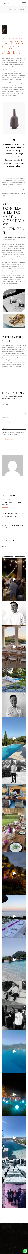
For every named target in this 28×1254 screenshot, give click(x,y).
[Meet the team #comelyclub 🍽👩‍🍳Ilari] (14, 704)
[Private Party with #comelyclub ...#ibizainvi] (14, 680)
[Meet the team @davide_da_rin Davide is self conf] (14, 613)
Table (20, 38)
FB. (3, 540)
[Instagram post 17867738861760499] (14, 646)
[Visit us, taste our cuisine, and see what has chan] (14, 796)
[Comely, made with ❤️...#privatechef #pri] (14, 959)
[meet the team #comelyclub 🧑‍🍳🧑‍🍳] (14, 772)
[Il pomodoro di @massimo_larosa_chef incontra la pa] (14, 1195)
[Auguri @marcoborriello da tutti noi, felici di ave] (14, 1094)
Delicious (4, 371)
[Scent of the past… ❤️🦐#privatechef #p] (14, 1171)
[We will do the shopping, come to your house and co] (14, 1051)
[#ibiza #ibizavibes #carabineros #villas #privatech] (14, 1137)
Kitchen (11, 371)
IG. (6, 540)
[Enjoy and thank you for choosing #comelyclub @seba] (14, 1017)
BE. (14, 540)
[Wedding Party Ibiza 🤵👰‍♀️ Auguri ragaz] (14, 579)
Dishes (10, 9)
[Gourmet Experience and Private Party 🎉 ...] (14, 873)
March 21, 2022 (6, 38)
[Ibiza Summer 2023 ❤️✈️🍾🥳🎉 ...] (14, 557)
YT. (10, 540)
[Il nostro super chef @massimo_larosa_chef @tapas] (14, 993)
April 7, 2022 (6, 499)
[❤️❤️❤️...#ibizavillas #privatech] (14, 916)
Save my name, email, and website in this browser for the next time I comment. (13, 433)
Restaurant (18, 371)
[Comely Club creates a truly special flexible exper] (14, 738)
